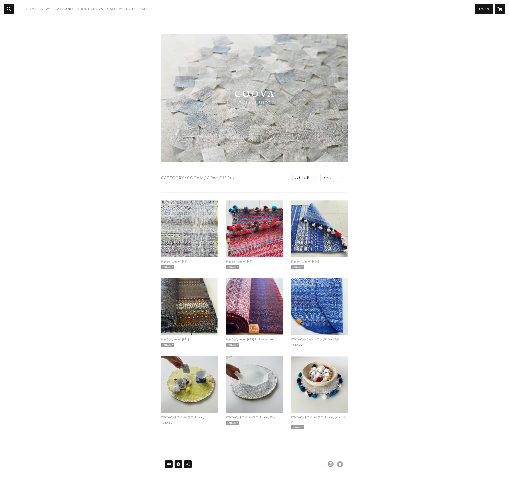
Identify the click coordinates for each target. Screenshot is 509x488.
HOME (31, 9)
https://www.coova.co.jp (340, 464)
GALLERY (114, 9)
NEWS (46, 9)
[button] (484, 9)
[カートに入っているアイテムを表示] (500, 9)
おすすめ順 (302, 177)
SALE (144, 9)
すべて (327, 177)
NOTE (131, 9)
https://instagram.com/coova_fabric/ (331, 464)
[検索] (9, 9)
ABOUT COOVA (90, 9)
